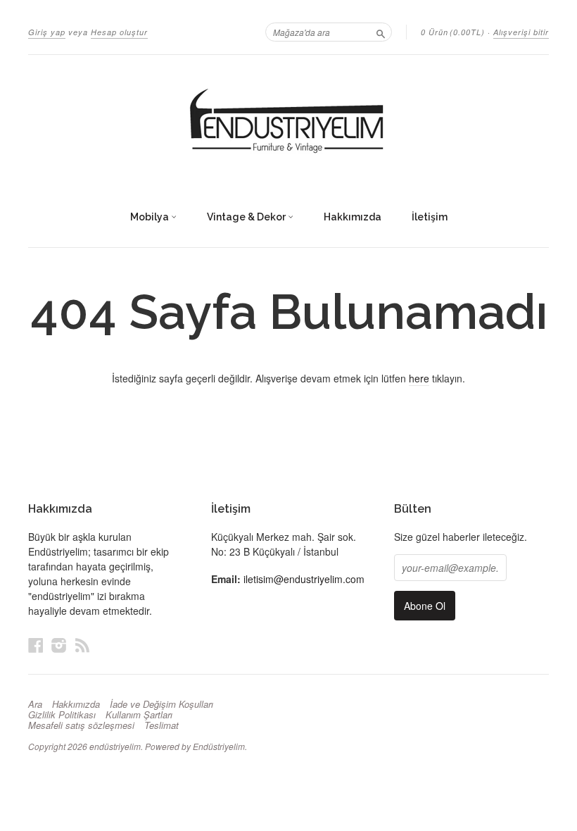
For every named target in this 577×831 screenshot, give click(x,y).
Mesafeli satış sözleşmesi (81, 725)
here (419, 378)
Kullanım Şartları (139, 715)
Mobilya (150, 217)
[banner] (288, 122)
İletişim (430, 217)
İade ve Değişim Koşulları (161, 704)
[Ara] (380, 31)
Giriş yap (46, 32)
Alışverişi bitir (521, 32)
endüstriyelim (115, 746)
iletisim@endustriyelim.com (303, 579)
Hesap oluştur (119, 32)
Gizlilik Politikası (62, 715)
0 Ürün (453, 32)
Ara (35, 704)
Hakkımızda (352, 217)
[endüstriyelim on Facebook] (36, 645)
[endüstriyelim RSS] (82, 645)
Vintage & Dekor (247, 217)
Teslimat (161, 725)
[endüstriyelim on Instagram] (59, 645)
